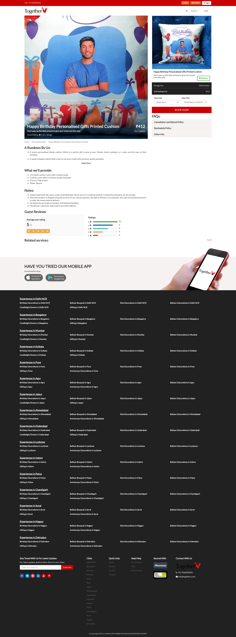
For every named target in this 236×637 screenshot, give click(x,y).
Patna (89, 607)
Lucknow (90, 599)
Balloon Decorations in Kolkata (183, 351)
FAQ (133, 566)
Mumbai (90, 570)
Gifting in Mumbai (77, 339)
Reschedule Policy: (163, 128)
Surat (89, 615)
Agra (89, 583)
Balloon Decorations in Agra (182, 382)
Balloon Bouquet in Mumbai (82, 335)
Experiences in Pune (30, 362)
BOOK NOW (182, 109)
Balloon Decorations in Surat (182, 509)
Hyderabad (91, 595)
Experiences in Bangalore (33, 314)
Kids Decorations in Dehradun (133, 541)
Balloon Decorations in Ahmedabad (185, 414)
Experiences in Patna (31, 473)
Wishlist (204, 78)
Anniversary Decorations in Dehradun (86, 546)
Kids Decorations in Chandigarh (133, 494)
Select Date (158, 98)
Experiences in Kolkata (32, 346)
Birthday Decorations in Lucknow (34, 446)
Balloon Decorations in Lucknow (184, 446)
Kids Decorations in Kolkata (132, 351)
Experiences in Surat (30, 505)
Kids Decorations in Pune (131, 366)
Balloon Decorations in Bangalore (184, 319)
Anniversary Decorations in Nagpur (85, 530)
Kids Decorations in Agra (130, 382)
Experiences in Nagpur (32, 521)
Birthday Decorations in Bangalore (34, 319)
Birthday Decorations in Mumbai (34, 335)
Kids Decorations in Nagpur (132, 525)
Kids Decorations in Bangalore (133, 319)
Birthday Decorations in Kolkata (33, 351)
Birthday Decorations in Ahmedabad (35, 414)
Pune (89, 578)
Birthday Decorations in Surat (32, 509)
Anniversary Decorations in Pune (84, 371)
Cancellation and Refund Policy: (169, 122)
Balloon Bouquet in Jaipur (81, 398)
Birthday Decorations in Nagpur (33, 525)
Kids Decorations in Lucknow (132, 446)
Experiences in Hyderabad (33, 425)
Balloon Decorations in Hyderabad (185, 430)
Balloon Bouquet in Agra (80, 382)
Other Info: (159, 134)
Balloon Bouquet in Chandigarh (83, 494)
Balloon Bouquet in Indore (81, 462)
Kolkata (90, 574)
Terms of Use (136, 570)
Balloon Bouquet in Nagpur (81, 525)
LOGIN (185, 3)
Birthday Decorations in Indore (33, 462)
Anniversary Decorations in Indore (84, 466)
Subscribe (67, 567)
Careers (112, 566)
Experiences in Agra (30, 378)
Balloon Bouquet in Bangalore (82, 319)
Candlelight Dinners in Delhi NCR (34, 307)
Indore (89, 603)
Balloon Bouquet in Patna (81, 478)
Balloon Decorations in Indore (183, 462)
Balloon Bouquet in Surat (80, 509)
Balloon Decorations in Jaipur (182, 398)
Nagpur (90, 619)
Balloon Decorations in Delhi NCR (184, 303)
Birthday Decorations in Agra (32, 382)
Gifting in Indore (27, 466)
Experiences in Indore (31, 457)
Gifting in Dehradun (28, 546)
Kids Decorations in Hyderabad (133, 430)
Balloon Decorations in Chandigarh (185, 494)
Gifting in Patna (26, 482)
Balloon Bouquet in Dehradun (82, 541)
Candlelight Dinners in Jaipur (32, 403)
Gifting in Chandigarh (29, 498)
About (111, 562)
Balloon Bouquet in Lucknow (82, 446)
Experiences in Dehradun (33, 537)
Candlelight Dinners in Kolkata (33, 355)
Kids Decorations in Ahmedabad (134, 414)
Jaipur (89, 587)
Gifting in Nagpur (27, 530)
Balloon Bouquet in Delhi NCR (83, 303)
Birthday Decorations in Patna (32, 478)
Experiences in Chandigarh (34, 489)
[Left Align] (29, 231)
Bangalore (91, 566)
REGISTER (195, 3)
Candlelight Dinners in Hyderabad (34, 434)
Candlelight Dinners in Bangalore (34, 323)
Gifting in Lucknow (28, 450)
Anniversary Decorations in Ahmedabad (87, 418)
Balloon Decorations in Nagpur (183, 525)
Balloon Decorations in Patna (182, 478)
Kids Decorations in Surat (131, 509)
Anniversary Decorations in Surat (84, 514)
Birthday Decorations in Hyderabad (35, 430)
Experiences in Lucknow (32, 441)
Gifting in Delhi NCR (78, 307)
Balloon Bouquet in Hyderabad (83, 430)
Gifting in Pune (26, 371)
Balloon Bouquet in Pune (80, 366)
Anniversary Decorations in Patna (84, 482)
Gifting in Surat (26, 514)
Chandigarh (92, 611)
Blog (206, 11)
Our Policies (136, 562)
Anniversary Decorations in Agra (84, 387)
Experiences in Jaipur (31, 394)
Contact (112, 574)
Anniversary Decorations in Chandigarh (87, 498)
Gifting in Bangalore (78, 323)
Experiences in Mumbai (32, 330)
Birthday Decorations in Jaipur (33, 398)
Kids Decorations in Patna (131, 478)
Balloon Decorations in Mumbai (183, 335)
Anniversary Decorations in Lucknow (85, 450)
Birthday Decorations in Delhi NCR (35, 303)
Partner (112, 570)
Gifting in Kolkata (77, 355)
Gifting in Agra (26, 387)
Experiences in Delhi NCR (33, 298)
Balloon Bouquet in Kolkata (81, 351)
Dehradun (91, 624)
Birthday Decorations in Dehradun (34, 541)
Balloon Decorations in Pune (182, 366)
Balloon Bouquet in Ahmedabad (83, 414)
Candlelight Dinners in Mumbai (33, 339)
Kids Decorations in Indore (131, 462)
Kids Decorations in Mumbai (132, 335)
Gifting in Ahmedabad (29, 418)
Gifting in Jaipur (77, 403)
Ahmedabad (92, 591)
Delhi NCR (91, 562)
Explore (194, 11)
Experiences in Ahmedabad (34, 410)
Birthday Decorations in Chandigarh (35, 494)
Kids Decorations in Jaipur (131, 398)
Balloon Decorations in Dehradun (184, 541)
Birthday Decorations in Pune (32, 366)
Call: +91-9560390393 (32, 3)
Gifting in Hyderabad (79, 434)
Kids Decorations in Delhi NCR (133, 303)
